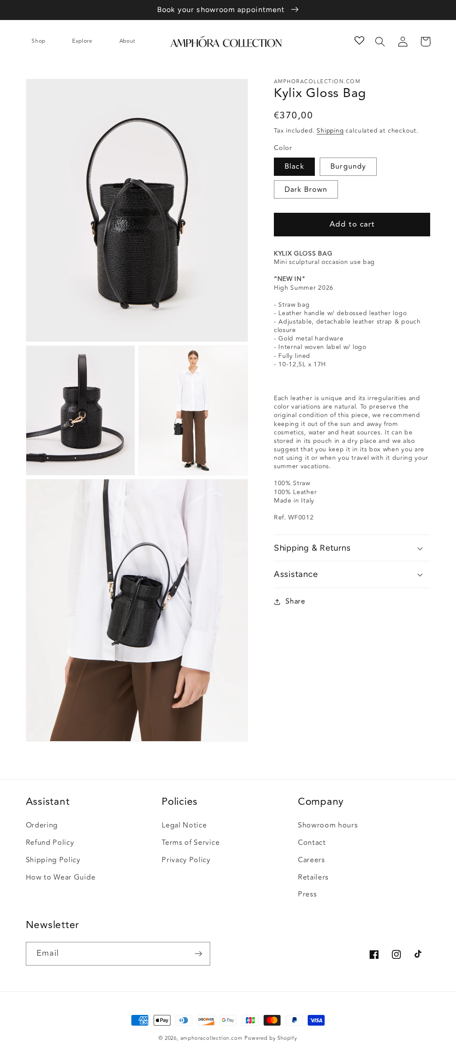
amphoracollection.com (211, 1038)
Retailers (313, 877)
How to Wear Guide (61, 877)
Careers (311, 860)
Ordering (42, 825)
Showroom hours (328, 825)
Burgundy (348, 166)
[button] (43, 41)
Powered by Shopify (270, 1038)
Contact (312, 842)
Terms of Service (191, 842)
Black (294, 166)
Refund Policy (50, 842)
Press (307, 894)
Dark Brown (306, 189)
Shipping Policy (53, 860)
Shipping (330, 130)
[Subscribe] (198, 954)
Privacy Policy (186, 860)
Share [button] (295, 601)
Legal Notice (184, 825)
